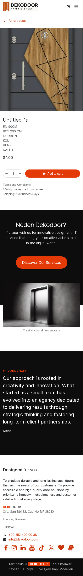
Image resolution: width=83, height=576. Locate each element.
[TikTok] (41, 548)
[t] (61, 548)
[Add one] (20, 173)
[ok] (71, 548)
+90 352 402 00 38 (22, 535)
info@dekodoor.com (23, 539)
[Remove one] (6, 173)
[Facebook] (5, 548)
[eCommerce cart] (68, 6)
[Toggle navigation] (76, 6)
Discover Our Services (41, 262)
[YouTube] (32, 548)
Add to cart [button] (55, 173)
